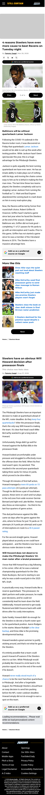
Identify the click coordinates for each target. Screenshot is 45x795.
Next (36, 95)
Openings (25, 748)
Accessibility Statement (32, 769)
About (4, 748)
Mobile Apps (7, 756)
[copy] (16, 57)
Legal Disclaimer (9, 769)
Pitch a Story (7, 760)
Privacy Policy (27, 760)
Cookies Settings (29, 773)
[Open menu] (3, 3)
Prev (9, 95)
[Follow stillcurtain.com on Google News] (39, 252)
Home (4, 339)
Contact (5, 752)
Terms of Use (8, 765)
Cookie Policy (27, 765)
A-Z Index (6, 773)
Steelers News (14, 339)
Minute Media (13, 779)
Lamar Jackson (31, 146)
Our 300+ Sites (27, 752)
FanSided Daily (28, 756)
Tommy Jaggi (10, 53)
